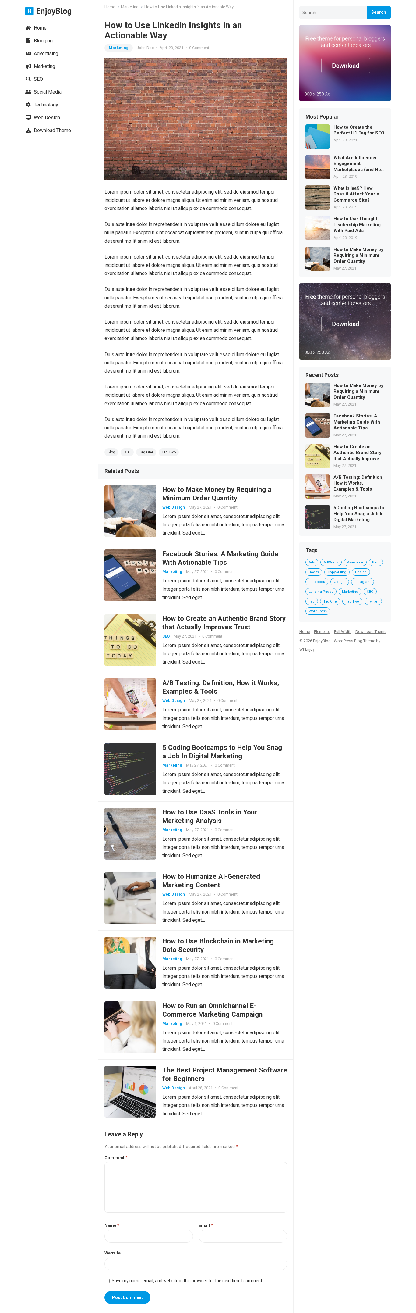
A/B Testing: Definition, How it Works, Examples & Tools (358, 483)
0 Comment (199, 47)
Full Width (342, 631)
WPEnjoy (307, 649)
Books (314, 572)
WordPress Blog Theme (354, 641)
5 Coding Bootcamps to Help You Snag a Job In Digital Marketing (358, 513)
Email (206, 1225)
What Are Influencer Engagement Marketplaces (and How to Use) (358, 164)
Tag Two (169, 452)
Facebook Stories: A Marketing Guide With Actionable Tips (356, 422)
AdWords (331, 562)
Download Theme (52, 130)
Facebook (317, 582)
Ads (312, 562)
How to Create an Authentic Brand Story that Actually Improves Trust (357, 453)
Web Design (46, 117)
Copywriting (337, 572)
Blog (111, 452)
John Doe (145, 47)
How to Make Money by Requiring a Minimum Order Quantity (358, 255)
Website (112, 1252)
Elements (322, 631)
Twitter (373, 601)
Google (340, 582)
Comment (116, 1157)
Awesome (355, 562)
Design (361, 572)
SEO (38, 79)
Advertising (45, 53)
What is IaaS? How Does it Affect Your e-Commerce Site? (357, 194)
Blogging (43, 41)
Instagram (362, 582)
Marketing (44, 66)
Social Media (47, 92)
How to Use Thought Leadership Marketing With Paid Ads (357, 224)
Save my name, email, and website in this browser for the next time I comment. (187, 1280)
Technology (45, 105)
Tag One (146, 452)
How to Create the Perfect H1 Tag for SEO (358, 130)
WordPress (318, 611)
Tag (312, 601)
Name (111, 1225)
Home (40, 28)
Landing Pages (321, 592)
